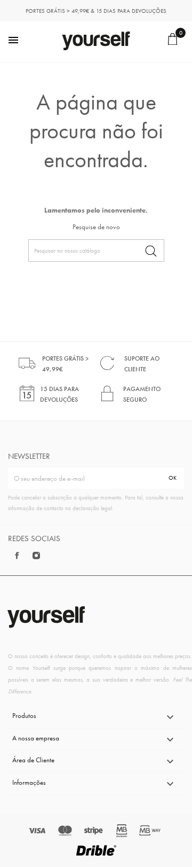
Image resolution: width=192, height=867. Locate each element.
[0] (173, 42)
